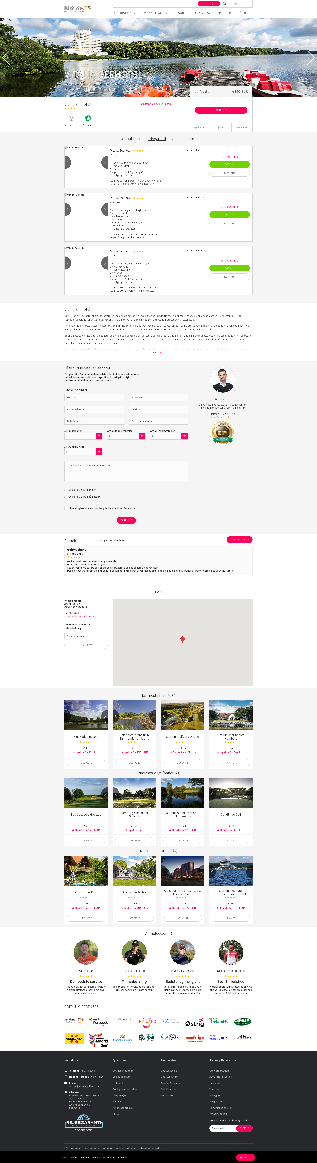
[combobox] (83, 436)
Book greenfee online (125, 1089)
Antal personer (73, 430)
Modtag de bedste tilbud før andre (229, 1120)
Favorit (202, 127)
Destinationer (124, 13)
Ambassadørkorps (123, 1107)
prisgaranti (215, 1101)
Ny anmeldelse (239, 539)
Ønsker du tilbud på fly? (82, 489)
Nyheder (224, 13)
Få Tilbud (221, 110)
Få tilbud (209, 3)
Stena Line (167, 1095)
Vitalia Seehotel (120, 150)
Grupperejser (120, 1095)
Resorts (181, 13)
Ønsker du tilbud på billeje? (84, 496)
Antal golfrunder (74, 446)
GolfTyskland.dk (170, 1076)
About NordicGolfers (221, 1076)
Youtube (214, 1089)
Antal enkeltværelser (162, 430)
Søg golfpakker (154, 13)
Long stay (202, 13)
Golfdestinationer (123, 1070)
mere (243, 127)
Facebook (214, 1083)
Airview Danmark (170, 1083)
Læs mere (158, 352)
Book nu (230, 164)
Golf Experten (168, 1089)
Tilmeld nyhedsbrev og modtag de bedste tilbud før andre (101, 508)
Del (222, 127)
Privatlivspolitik (218, 1113)
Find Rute (86, 645)
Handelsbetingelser (220, 1107)
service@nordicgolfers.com (223, 417)
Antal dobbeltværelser (120, 430)
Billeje (116, 1113)
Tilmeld (244, 1128)
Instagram (215, 1095)
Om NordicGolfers (219, 1070)
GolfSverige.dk (169, 1070)
